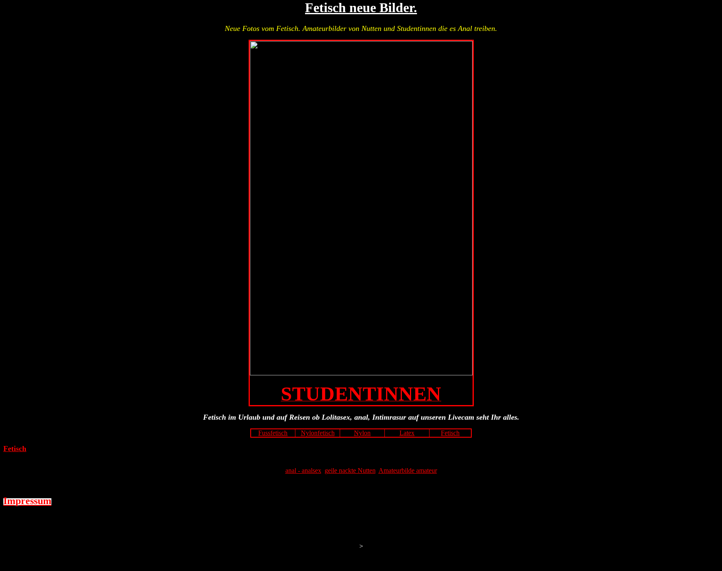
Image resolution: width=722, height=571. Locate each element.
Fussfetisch (272, 432)
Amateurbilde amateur (408, 470)
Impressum (27, 500)
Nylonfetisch (318, 432)
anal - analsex (303, 470)
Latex (406, 432)
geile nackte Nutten (350, 470)
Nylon (362, 432)
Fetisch (450, 432)
